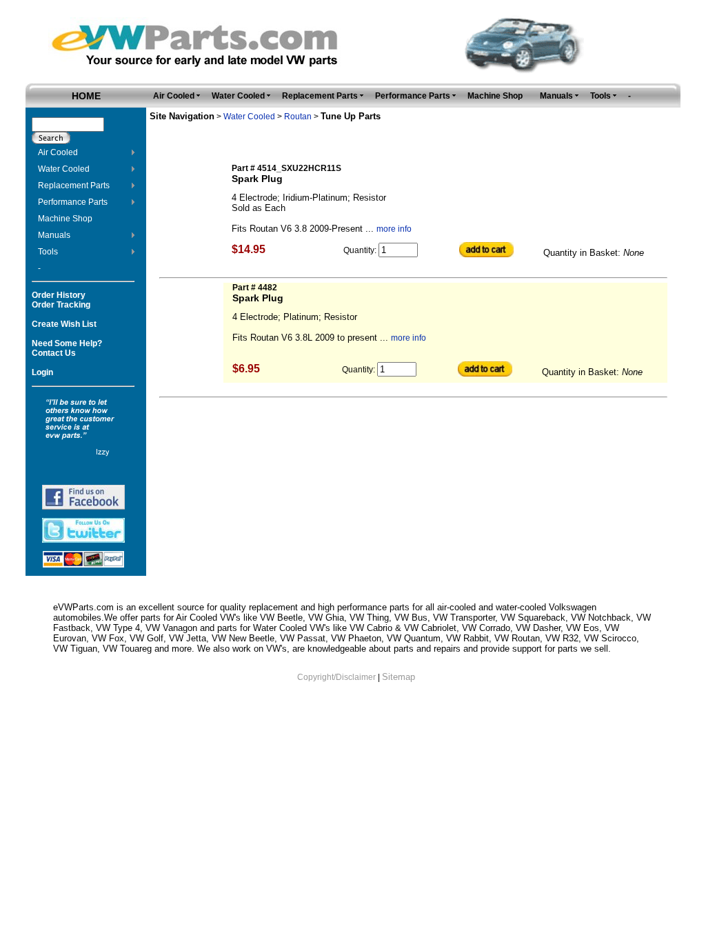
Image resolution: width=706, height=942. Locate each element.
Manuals (54, 235)
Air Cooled (58, 152)
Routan (298, 116)
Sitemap (398, 677)
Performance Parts (73, 202)
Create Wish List (64, 324)
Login (42, 372)
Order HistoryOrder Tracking (61, 300)
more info (394, 229)
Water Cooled (64, 169)
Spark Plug (257, 178)
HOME (86, 95)
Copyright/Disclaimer (336, 677)
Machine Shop (65, 218)
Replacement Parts (74, 185)
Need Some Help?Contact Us (67, 348)
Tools (48, 252)
